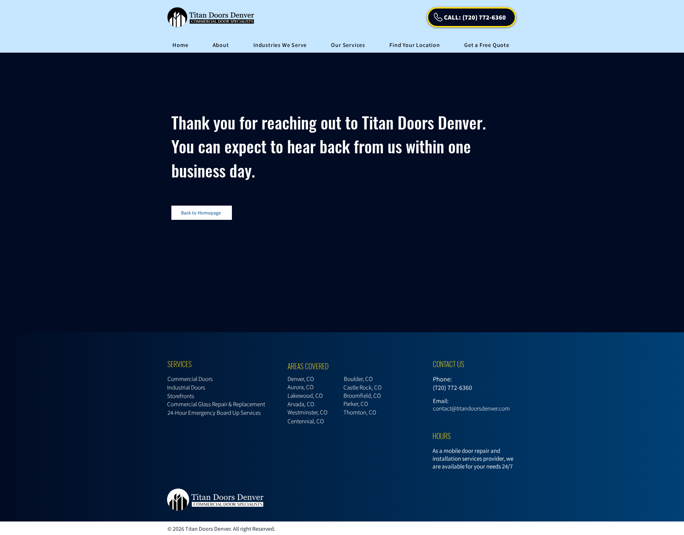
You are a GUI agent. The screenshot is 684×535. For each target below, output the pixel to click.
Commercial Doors (190, 379)
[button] (280, 45)
